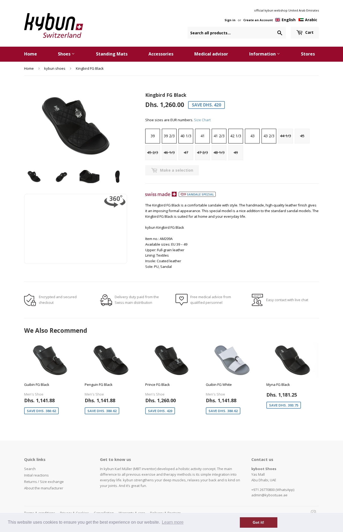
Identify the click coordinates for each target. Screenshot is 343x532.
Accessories (160, 54)
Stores (308, 54)
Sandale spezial (200, 194)
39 (153, 135)
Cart (309, 32)
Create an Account (258, 20)
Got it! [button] (258, 522)
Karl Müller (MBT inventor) (135, 468)
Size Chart (202, 119)
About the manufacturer (43, 488)
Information (263, 54)
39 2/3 (169, 135)
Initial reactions (36, 475)
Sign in (230, 20)
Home (30, 54)
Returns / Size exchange (44, 481)
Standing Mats (112, 54)
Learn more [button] (173, 522)
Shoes (65, 54)
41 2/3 (219, 135)
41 (202, 135)
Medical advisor (211, 54)
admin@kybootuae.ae (269, 495)
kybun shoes (54, 68)
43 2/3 (268, 135)
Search (30, 468)
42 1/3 (235, 135)
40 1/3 (185, 135)
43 (252, 135)
